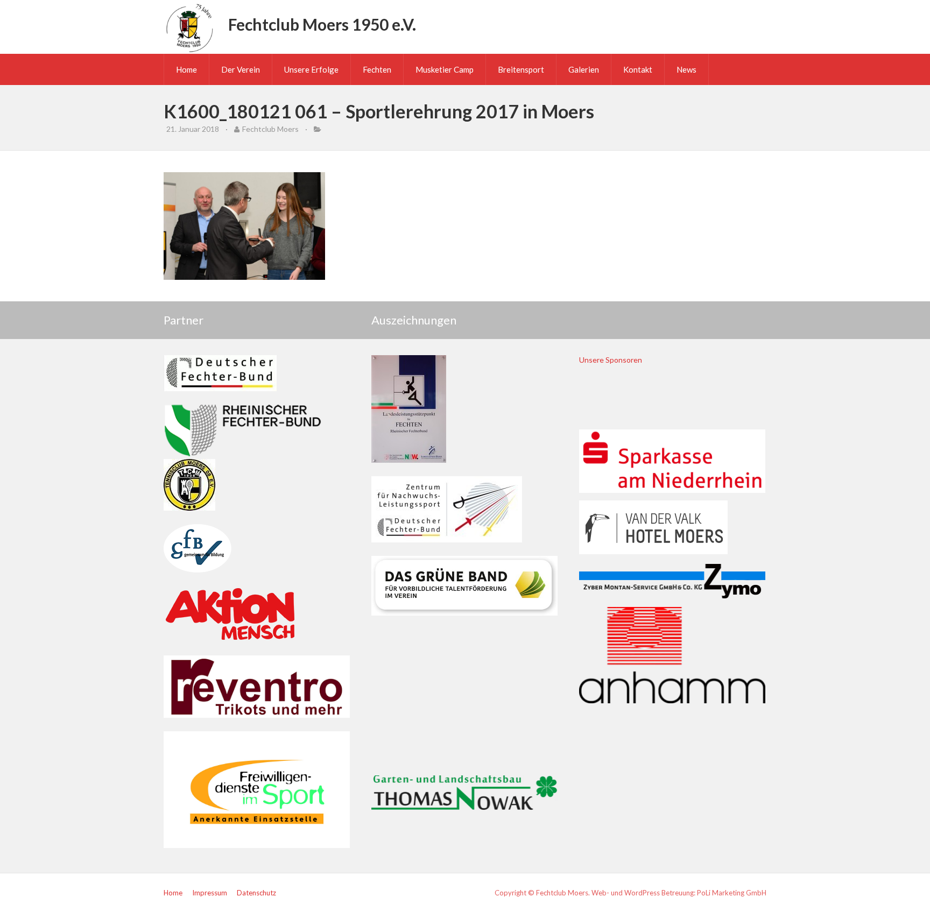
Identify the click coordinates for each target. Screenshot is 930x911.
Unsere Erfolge (311, 69)
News (686, 69)
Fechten (377, 69)
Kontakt (637, 69)
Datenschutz (256, 892)
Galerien (583, 69)
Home (186, 69)
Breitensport (521, 69)
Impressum (209, 892)
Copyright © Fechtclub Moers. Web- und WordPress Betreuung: (596, 892)
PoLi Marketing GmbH (731, 892)
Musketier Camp (444, 69)
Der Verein (240, 69)
